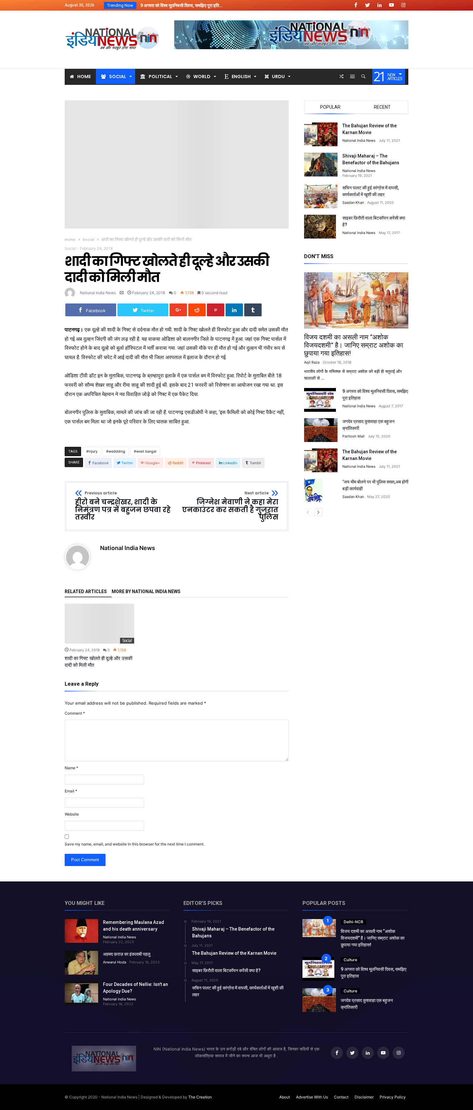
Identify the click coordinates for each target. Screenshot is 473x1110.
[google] (178, 309)
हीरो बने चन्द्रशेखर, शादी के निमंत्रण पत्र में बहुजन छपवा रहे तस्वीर (123, 506)
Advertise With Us (312, 1097)
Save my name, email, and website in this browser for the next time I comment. (134, 844)
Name (71, 767)
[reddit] (197, 309)
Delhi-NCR (353, 921)
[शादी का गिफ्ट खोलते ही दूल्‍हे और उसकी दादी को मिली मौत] (99, 624)
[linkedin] (234, 309)
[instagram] (403, 5)
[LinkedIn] (379, 5)
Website (72, 814)
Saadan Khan (353, 202)
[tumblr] (253, 309)
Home (70, 239)
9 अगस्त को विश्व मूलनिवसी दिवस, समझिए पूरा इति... (180, 5)
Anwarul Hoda (114, 962)
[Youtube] (391, 5)
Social (88, 239)
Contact (341, 1097)
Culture (350, 959)
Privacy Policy (393, 1097)
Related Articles (86, 591)
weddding (116, 451)
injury (92, 451)
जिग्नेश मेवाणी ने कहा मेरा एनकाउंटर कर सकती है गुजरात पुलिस (230, 506)
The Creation (200, 1097)
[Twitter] (367, 5)
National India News (98, 292)
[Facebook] (355, 5)
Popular (330, 107)
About (284, 1097)
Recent (382, 107)
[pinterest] (215, 309)
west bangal (146, 451)
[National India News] (113, 20)
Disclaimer (364, 1097)
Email (71, 791)
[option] (99, 636)
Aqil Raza (312, 362)
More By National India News (146, 591)
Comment (75, 713)
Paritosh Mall (353, 436)
